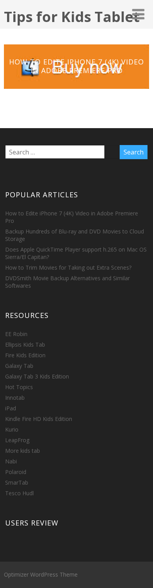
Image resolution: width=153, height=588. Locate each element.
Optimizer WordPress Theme (41, 574)
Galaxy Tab (19, 365)
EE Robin (16, 334)
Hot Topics (19, 387)
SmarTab (16, 482)
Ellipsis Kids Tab (25, 344)
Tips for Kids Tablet (72, 16)
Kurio (11, 429)
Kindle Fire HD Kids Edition (38, 419)
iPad (10, 408)
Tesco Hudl (19, 493)
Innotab (15, 397)
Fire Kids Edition (25, 355)
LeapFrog (17, 440)
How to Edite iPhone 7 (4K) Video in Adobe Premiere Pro (76, 66)
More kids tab (22, 450)
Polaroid (15, 472)
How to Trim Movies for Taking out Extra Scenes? (68, 267)
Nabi (11, 461)
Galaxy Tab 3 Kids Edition (37, 376)
